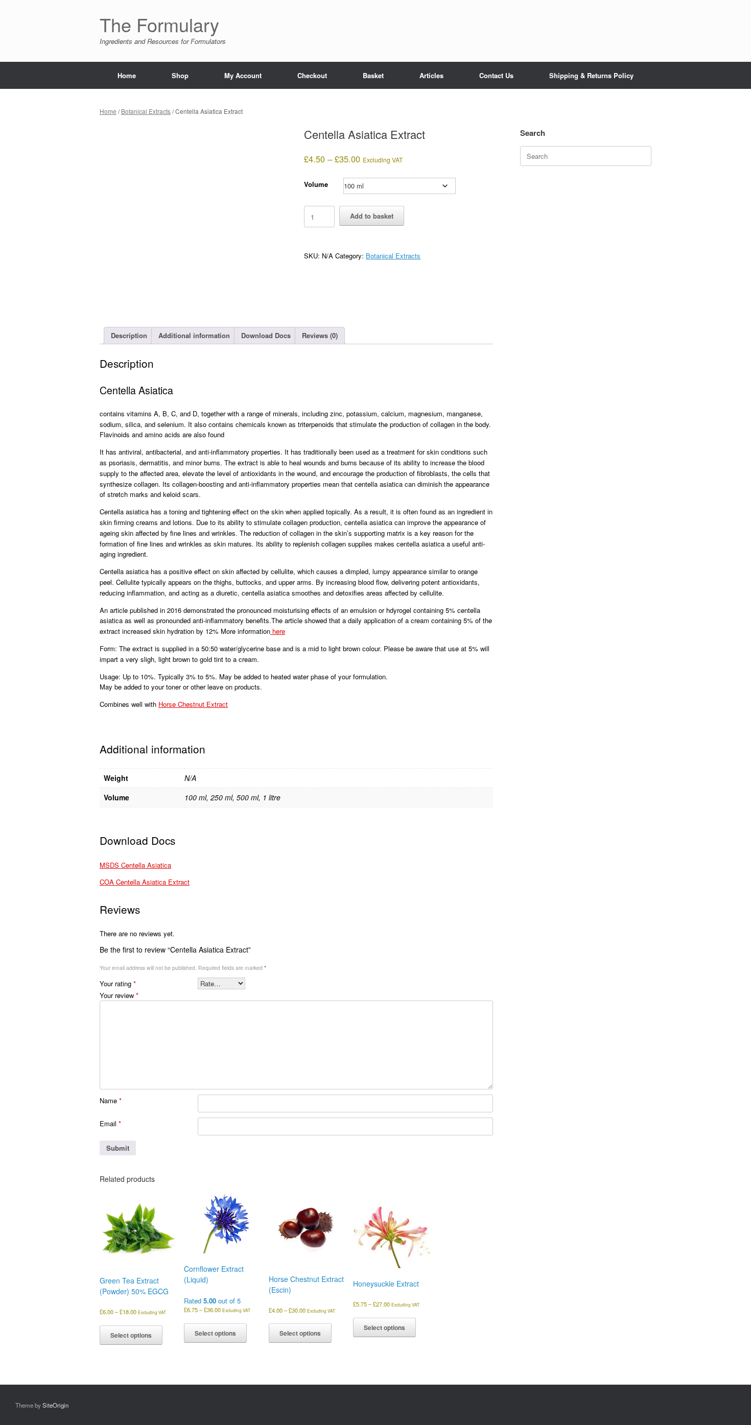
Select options (131, 1335)
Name (111, 1100)
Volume (316, 184)
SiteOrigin (55, 1405)
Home (127, 75)
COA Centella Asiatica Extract (145, 882)
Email (110, 1123)
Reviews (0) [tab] (320, 335)
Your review (119, 995)
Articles (431, 75)
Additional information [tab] (194, 335)
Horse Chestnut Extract (193, 704)
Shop (180, 75)
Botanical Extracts (146, 111)
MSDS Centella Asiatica (135, 865)
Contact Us (496, 75)
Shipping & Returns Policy (591, 75)
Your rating (118, 983)
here (277, 631)
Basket (373, 75)
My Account (243, 75)
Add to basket (371, 216)
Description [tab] (129, 335)
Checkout (312, 75)
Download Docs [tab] (266, 335)
